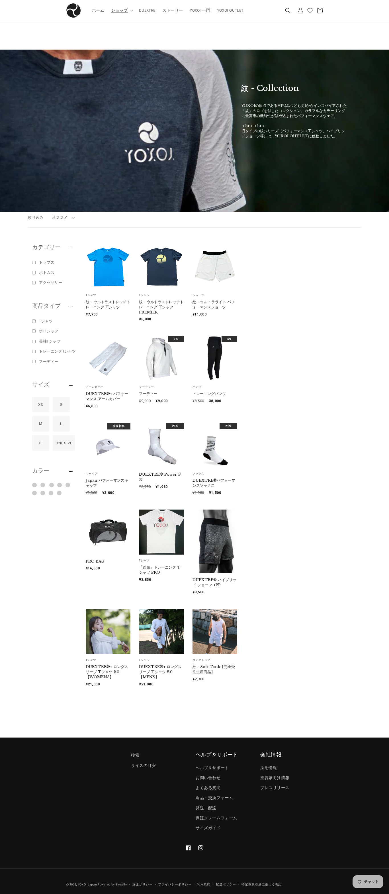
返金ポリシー (142, 884)
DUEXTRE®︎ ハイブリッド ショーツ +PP (214, 582)
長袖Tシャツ (50, 341)
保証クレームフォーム (216, 817)
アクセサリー (50, 282)
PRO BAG (95, 561)
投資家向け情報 (274, 777)
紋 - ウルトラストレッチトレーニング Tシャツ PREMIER (161, 307)
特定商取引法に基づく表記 (261, 884)
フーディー (48, 361)
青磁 (67, 485)
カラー (40, 471)
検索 (135, 755)
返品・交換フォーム (214, 797)
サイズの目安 (143, 765)
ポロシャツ (48, 331)
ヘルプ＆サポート (212, 767)
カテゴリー (46, 247)
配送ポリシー (226, 884)
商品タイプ (46, 306)
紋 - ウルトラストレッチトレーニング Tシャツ (108, 304)
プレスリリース (274, 787)
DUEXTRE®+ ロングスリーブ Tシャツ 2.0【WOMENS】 (107, 671)
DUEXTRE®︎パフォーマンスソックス (214, 483)
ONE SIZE (64, 443)
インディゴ (43, 485)
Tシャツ (46, 321)
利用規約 (203, 884)
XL (40, 443)
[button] (121, 10)
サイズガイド (208, 827)
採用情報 (268, 767)
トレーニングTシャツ (57, 351)
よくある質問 (208, 787)
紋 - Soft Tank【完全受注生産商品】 (214, 669)
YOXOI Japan (87, 884)
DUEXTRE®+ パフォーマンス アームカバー (107, 396)
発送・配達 (206, 807)
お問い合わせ (208, 777)
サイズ (40, 385)
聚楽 (34, 493)
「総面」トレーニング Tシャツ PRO (160, 570)
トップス (46, 262)
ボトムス (46, 272)
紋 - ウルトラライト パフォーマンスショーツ (214, 304)
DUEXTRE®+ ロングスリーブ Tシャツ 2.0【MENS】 (160, 671)
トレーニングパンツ (209, 393)
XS (40, 404)
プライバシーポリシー (174, 884)
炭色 (59, 493)
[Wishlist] (310, 10)
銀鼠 (42, 493)
